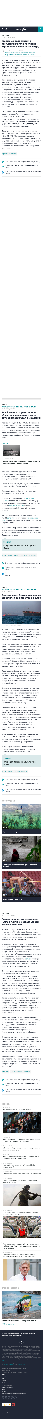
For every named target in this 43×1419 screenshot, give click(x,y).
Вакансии (32, 1333)
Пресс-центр (24, 1333)
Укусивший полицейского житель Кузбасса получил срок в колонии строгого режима (20, 54)
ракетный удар (16, 312)
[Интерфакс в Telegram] (6, 1397)
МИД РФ (5, 1072)
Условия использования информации (13, 1409)
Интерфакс (21, 29)
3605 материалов (8, 1324)
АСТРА (3, 1382)
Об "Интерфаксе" (13, 1333)
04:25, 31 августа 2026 (8, 591)
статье (28, 959)
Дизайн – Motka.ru (7, 1413)
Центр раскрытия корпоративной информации (14, 1393)
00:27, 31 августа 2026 (8, 915)
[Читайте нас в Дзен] (3, 1397)
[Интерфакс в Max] (15, 1397)
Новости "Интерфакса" (7, 1387)
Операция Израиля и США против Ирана (19, 407)
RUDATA (4, 1391)
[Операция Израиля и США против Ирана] (21, 1318)
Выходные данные (7, 1411)
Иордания (23, 555)
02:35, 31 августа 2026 (8, 409)
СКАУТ (3, 1378)
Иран (4, 555)
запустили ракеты (16, 506)
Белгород (5, 312)
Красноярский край (9, 154)
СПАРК (3, 1375)
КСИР (10, 555)
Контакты (4, 1333)
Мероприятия (17, 1335)
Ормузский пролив (20, 772)
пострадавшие (7, 317)
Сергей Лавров (16, 1072)
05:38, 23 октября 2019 (9, 37)
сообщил (12, 207)
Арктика (27, 1072)
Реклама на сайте (7, 1335)
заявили (10, 518)
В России (5, 35)
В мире (4, 405)
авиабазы (32, 555)
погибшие (27, 312)
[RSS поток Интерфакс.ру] (12, 1397)
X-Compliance (5, 1377)
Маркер (4, 1380)
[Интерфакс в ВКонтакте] (9, 1397)
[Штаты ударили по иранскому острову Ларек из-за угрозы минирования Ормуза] (11, 456)
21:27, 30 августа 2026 (8, 188)
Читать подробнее (21, 463)
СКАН (3, 1389)
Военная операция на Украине (26, 186)
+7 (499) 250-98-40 (9, 1364)
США (16, 555)
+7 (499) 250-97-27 (23, 1364)
